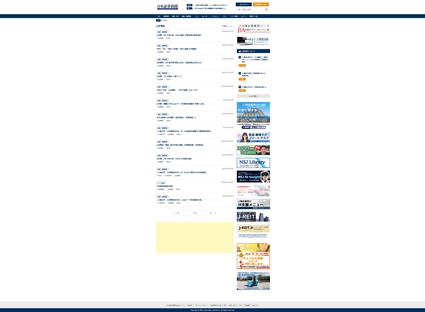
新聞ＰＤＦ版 (253, 16)
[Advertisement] (195, 237)
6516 (168, 38)
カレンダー (205, 16)
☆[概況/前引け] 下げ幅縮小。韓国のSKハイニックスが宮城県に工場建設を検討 (255, 59)
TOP (158, 16)
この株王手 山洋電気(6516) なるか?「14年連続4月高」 (180, 200)
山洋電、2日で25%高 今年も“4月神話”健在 (174, 159)
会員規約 (189, 305)
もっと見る (253, 96)
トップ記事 (161, 183)
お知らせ (254, 305)
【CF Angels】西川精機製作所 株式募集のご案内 (211, 8)
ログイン (245, 4)
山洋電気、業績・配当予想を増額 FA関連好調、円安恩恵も (180, 145)
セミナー (243, 16)
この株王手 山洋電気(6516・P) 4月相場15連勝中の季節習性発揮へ (184, 131)
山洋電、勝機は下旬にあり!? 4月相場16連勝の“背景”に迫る (180, 104)
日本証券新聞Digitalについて (176, 305)
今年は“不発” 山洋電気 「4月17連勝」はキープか (177, 90)
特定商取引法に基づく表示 (218, 305)
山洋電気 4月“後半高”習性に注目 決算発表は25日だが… (180, 62)
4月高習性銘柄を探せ (165, 186)
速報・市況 (175, 16)
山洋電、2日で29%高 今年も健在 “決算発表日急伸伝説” (179, 35)
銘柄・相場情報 (186, 16)
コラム (225, 16)
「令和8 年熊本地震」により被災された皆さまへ (211, 5)
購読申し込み (262, 4)
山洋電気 (160, 38)
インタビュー (215, 16)
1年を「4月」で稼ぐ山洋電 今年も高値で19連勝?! (177, 49)
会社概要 (247, 305)
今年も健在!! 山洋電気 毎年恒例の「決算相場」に (176, 117)
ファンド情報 (234, 16)
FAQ (240, 305)
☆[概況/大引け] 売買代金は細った (254, 87)
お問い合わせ (233, 305)
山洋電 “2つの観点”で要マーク (169, 76)
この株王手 (161, 134)
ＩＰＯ (196, 16)
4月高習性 (161, 189)
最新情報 (166, 16)
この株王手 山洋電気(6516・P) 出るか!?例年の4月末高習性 (181, 172)
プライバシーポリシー (201, 305)
